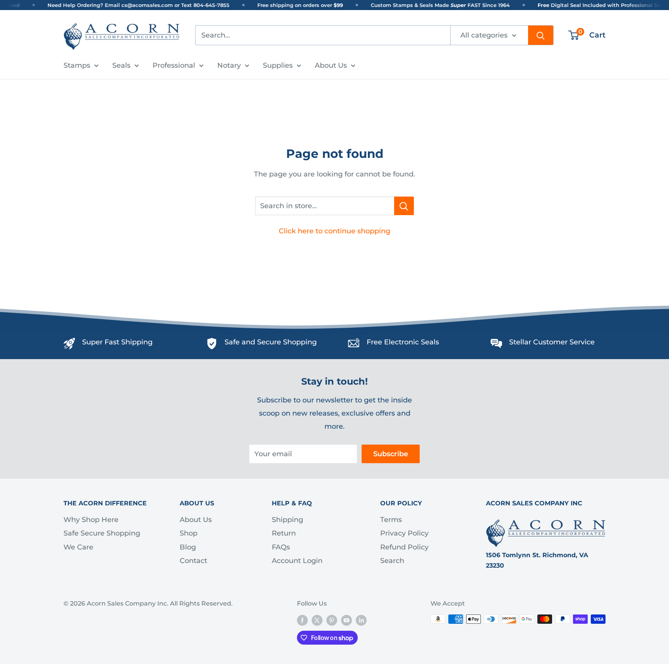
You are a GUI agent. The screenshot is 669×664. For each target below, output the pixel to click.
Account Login (297, 560)
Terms (391, 519)
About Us (331, 65)
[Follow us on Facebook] (302, 620)
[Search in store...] (404, 206)
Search (392, 560)
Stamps (76, 65)
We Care (78, 547)
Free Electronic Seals (403, 342)
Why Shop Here (90, 519)
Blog (188, 547)
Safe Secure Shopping (101, 533)
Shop (188, 533)
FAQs (281, 547)
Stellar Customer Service (552, 342)
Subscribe (390, 454)
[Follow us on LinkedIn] (361, 620)
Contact (193, 560)
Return (284, 533)
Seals (121, 65)
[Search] (540, 35)
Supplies (278, 65)
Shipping (287, 519)
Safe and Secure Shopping (271, 342)
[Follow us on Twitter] (317, 620)
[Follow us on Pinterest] (331, 620)
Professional (174, 65)
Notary (229, 65)
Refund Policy (404, 547)
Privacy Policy (404, 533)
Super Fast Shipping (117, 342)
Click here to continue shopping (334, 231)
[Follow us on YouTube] (346, 620)
